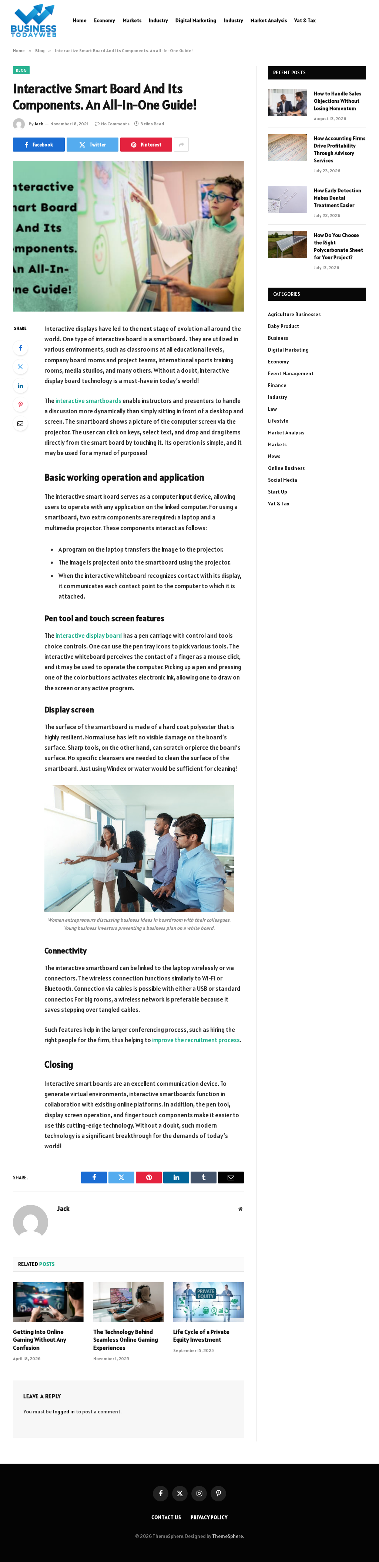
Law (272, 409)
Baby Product (283, 326)
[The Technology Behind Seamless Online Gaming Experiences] (128, 1302)
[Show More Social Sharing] (181, 145)
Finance (277, 385)
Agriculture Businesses (294, 314)
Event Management (290, 373)
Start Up (277, 491)
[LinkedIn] (20, 385)
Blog (21, 70)
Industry (158, 20)
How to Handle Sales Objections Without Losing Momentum (337, 101)
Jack (38, 123)
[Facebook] (20, 347)
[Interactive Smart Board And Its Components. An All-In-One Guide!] (128, 236)
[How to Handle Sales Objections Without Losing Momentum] (287, 102)
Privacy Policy (209, 1517)
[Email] (20, 423)
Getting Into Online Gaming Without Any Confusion (39, 1340)
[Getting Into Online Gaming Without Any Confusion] (48, 1302)
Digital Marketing (195, 20)
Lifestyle (278, 420)
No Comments (115, 123)
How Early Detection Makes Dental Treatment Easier (337, 198)
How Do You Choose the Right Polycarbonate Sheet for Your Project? (338, 246)
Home (80, 20)
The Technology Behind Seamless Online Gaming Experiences (125, 1340)
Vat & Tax (305, 20)
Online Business (286, 468)
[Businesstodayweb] (33, 20)
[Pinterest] (20, 404)
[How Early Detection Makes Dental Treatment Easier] (287, 199)
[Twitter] (20, 366)
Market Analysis (269, 20)
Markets (132, 20)
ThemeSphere (227, 1536)
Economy (104, 20)
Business (278, 338)
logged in (64, 1411)
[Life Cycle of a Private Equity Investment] (208, 1302)
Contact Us (166, 1517)
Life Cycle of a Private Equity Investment (201, 1336)
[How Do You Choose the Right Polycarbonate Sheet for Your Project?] (287, 244)
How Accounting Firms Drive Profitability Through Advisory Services (339, 149)
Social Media (282, 480)
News (274, 456)
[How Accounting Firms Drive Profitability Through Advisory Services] (287, 147)
